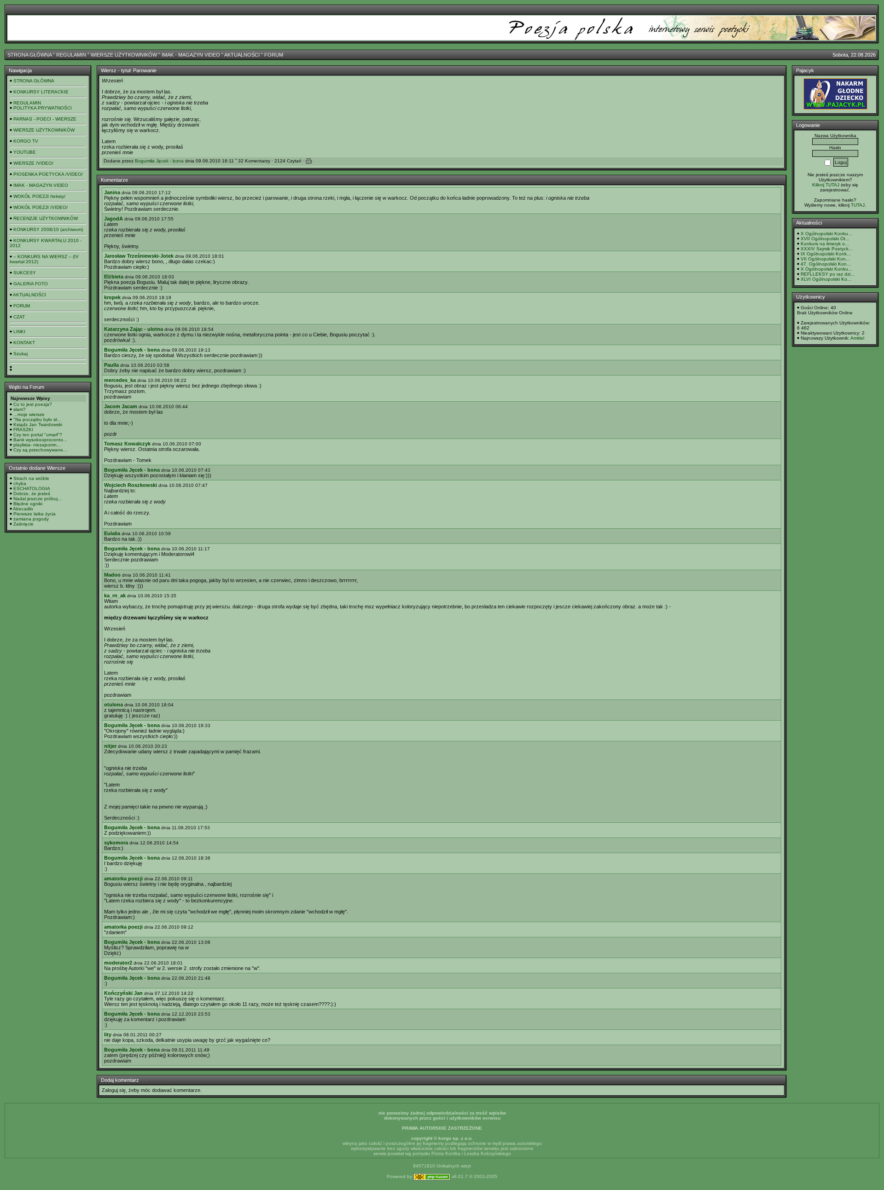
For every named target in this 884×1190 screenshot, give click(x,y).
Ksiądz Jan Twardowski (37, 424)
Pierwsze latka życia (34, 513)
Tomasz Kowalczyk (127, 443)
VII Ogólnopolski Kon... (825, 258)
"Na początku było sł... (37, 419)
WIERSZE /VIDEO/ (33, 163)
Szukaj (20, 353)
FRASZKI (23, 429)
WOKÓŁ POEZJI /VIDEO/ (40, 207)
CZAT (19, 316)
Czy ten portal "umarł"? (37, 434)
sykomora (116, 842)
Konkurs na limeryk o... (825, 243)
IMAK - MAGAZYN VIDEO (191, 55)
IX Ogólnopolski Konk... (826, 253)
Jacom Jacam (120, 406)
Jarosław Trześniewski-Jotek (139, 256)
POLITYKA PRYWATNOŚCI (42, 107)
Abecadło (23, 508)
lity (107, 1034)
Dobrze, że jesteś (31, 493)
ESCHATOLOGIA (31, 488)
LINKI (19, 331)
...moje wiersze (29, 414)
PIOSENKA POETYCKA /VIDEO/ (48, 174)
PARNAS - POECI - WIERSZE (44, 118)
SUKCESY (24, 272)
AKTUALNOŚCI (242, 55)
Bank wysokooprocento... (40, 439)
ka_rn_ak (115, 595)
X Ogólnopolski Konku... (826, 233)
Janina (112, 192)
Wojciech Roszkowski (130, 485)
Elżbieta (113, 276)
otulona (113, 704)
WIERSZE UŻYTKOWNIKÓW (124, 55)
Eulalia (112, 533)
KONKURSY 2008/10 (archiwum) (48, 229)
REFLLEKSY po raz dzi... (828, 274)
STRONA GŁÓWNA (29, 55)
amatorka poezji (123, 878)
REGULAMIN (71, 55)
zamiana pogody (31, 518)
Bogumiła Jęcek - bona (159, 160)
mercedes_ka (120, 380)
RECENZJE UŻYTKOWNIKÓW (45, 218)
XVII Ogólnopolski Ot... (825, 238)
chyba (19, 483)
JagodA (113, 218)
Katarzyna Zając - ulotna (133, 329)
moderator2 (118, 962)
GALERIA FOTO (30, 283)
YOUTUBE (24, 152)
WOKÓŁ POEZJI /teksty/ (39, 196)
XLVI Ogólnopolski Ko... (826, 279)
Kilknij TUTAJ (825, 184)
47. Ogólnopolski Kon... (826, 263)
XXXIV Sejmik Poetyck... (827, 248)
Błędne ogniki (27, 503)
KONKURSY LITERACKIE (41, 91)
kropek (112, 297)
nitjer (110, 746)
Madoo (112, 575)
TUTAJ (858, 205)
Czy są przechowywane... (40, 449)
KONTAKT (24, 342)
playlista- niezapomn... (37, 444)
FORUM (273, 55)
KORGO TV (25, 141)
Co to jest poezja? (32, 404)
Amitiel (857, 338)
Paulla (111, 365)
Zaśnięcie (23, 523)
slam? (19, 409)
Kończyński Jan (123, 993)
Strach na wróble (31, 478)
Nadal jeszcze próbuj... (37, 498)
